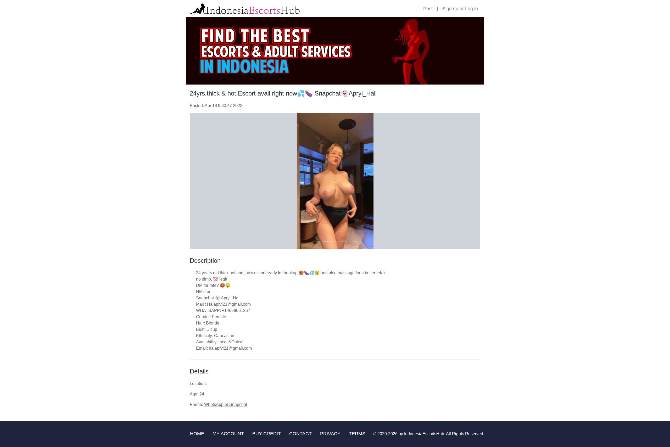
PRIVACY (330, 433)
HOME (197, 433)
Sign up (450, 8)
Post (428, 8)
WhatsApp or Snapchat (225, 404)
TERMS (357, 433)
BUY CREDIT (266, 433)
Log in (471, 8)
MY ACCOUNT (228, 433)
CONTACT (300, 433)
